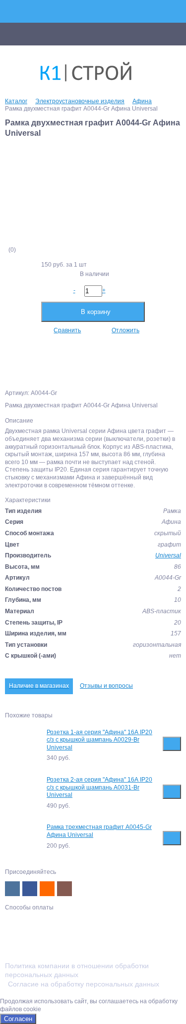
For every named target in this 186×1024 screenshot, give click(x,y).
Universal (168, 555)
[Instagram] (64, 888)
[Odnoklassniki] (47, 888)
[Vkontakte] (12, 888)
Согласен (18, 1019)
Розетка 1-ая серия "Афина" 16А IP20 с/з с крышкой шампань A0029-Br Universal (99, 740)
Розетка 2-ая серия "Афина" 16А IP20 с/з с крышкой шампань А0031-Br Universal (99, 787)
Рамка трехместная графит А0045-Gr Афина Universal (99, 831)
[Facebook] (29, 888)
